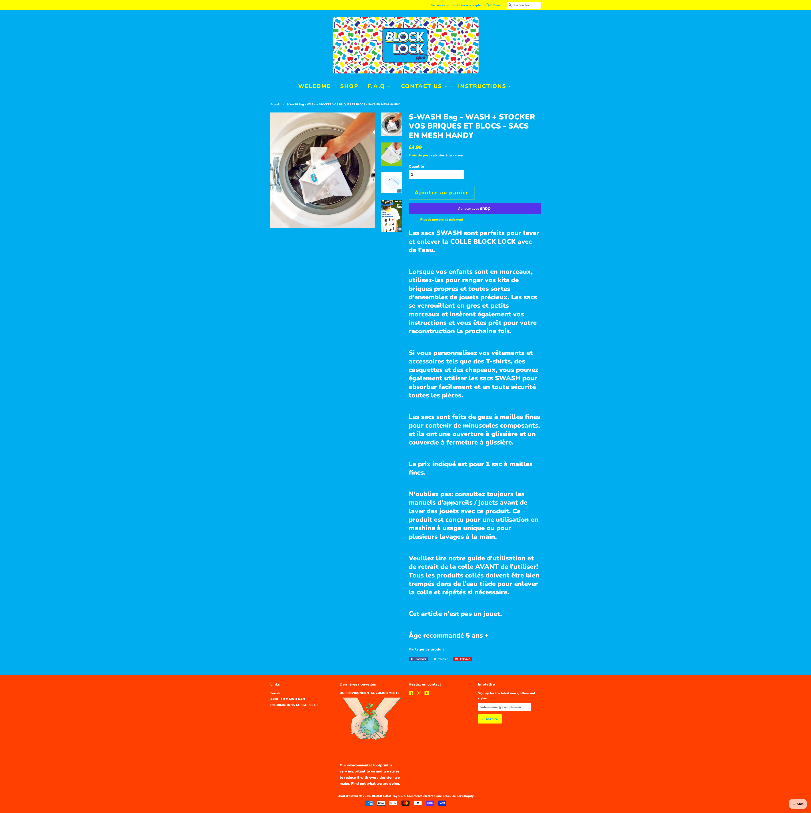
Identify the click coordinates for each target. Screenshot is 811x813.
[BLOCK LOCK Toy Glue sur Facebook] (411, 694)
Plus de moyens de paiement (441, 219)
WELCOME (314, 86)
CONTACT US (422, 86)
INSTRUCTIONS (483, 86)
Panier (497, 5)
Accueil (275, 104)
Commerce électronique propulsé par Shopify (440, 796)
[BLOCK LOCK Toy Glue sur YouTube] (427, 694)
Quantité (416, 166)
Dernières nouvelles (358, 684)
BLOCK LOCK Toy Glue (388, 796)
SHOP (349, 86)
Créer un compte (469, 5)
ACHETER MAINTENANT (288, 699)
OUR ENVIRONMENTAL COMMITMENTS (369, 693)
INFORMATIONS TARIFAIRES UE (294, 705)
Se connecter (440, 5)
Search (275, 693)
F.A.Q (377, 86)
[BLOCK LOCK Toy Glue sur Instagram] (419, 694)
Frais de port (419, 155)
